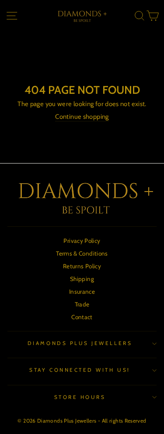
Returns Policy (82, 266)
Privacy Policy (81, 240)
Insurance (82, 291)
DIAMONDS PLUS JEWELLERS (80, 343)
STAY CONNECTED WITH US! (79, 370)
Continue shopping (81, 117)
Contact (82, 316)
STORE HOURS (80, 397)
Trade (82, 304)
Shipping (82, 278)
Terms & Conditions (82, 253)
